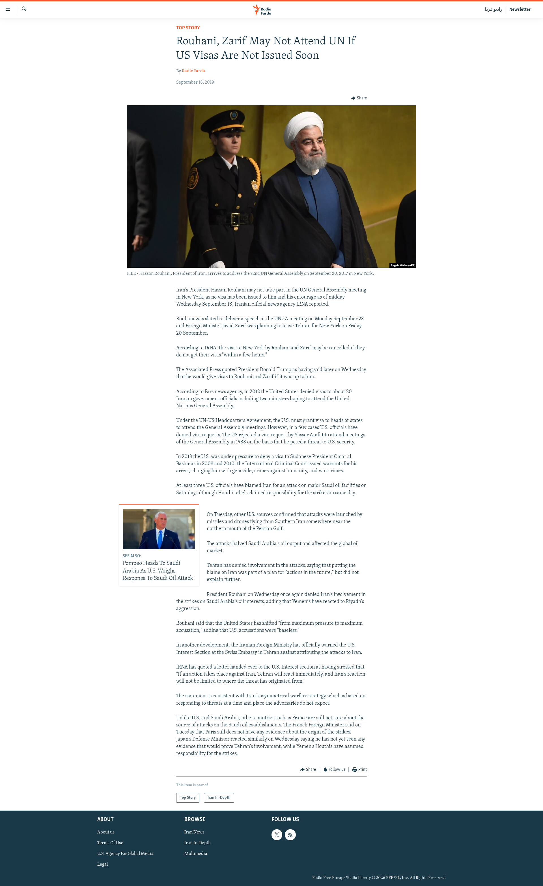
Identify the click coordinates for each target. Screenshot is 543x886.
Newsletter (520, 9)
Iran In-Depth (197, 843)
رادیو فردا (493, 9)
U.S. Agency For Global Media (125, 854)
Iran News (194, 832)
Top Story (188, 28)
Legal (102, 865)
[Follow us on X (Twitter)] (277, 835)
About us (106, 832)
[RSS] (290, 835)
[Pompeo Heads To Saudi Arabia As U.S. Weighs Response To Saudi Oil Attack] (159, 529)
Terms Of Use (110, 843)
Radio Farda (193, 71)
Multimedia (195, 854)
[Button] (359, 98)
